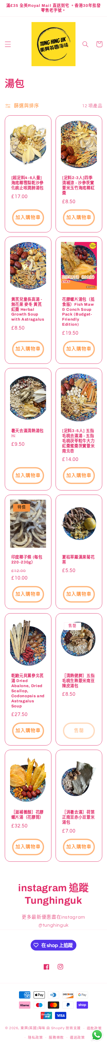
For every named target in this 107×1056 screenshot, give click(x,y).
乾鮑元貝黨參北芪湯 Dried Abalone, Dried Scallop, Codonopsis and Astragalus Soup (28, 690)
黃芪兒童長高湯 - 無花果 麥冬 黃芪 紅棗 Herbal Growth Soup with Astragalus (27, 309)
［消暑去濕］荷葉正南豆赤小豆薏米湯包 (78, 817)
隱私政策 (35, 1037)
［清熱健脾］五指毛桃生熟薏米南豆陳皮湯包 (78, 680)
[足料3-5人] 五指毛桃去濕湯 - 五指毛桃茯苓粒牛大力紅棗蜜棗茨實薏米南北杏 (78, 440)
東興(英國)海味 (33, 1028)
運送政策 (77, 1037)
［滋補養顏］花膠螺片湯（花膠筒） (27, 814)
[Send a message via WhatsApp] (97, 1035)
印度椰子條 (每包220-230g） (27, 559)
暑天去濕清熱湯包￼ (27, 433)
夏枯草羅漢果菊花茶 (78, 559)
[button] (8, 44)
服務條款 (56, 1037)
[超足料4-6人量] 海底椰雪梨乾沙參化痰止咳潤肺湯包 (27, 183)
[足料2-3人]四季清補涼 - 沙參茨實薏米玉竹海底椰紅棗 (78, 185)
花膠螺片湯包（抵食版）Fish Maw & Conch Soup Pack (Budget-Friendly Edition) (78, 312)
